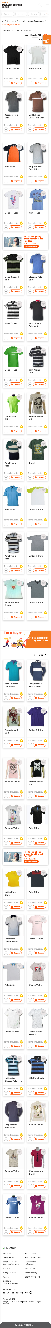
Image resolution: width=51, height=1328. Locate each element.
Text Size (6, 1268)
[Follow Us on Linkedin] (13, 1292)
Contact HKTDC (9, 1258)
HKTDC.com (7, 1253)
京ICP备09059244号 (32, 1277)
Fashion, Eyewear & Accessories (30, 21)
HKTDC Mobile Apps (33, 1258)
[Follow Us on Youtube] (26, 1292)
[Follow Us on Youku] (31, 1292)
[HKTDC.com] (26, 1249)
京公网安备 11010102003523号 (10, 1282)
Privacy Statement (9, 1273)
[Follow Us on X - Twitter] (8, 1292)
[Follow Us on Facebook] (4, 1292)
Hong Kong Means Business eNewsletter (11, 1263)
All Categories (8, 21)
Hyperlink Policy (31, 1273)
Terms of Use (30, 1268)
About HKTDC (30, 1253)
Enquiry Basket (25, 1325)
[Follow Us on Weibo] (17, 1292)
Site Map (6, 1277)
